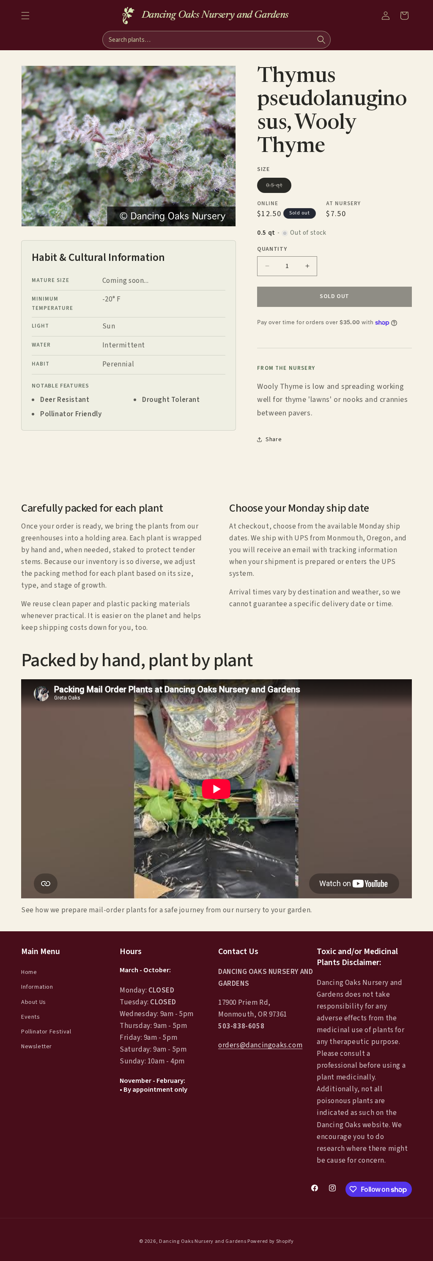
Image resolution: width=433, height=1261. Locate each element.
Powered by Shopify (270, 1241)
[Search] (321, 39)
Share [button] (274, 439)
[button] (25, 15)
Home (29, 972)
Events (30, 1017)
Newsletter (36, 1046)
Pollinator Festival (46, 1032)
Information (37, 987)
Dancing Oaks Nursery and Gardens (202, 1241)
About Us (33, 1002)
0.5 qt (278, 187)
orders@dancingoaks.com (260, 1045)
